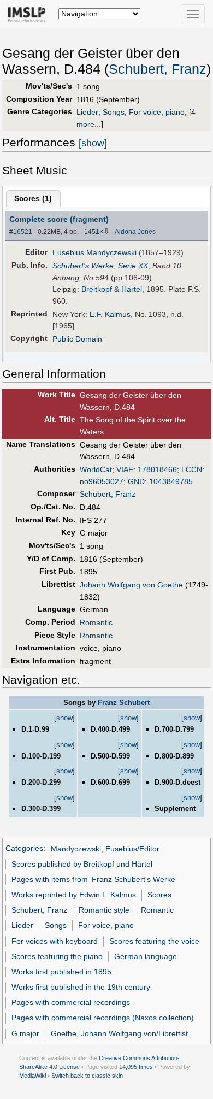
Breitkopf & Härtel (111, 289)
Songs (114, 112)
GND (136, 481)
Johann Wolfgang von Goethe (131, 584)
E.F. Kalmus (110, 314)
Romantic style (104, 910)
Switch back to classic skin (87, 1075)
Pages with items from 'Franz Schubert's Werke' (94, 879)
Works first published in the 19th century (80, 987)
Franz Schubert (124, 702)
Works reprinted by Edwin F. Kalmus (73, 894)
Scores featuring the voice (154, 941)
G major (25, 1033)
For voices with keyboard (54, 941)
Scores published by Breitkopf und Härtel (81, 864)
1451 (91, 232)
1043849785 (171, 481)
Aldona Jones (135, 232)
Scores (159, 894)
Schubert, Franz (157, 69)
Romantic (96, 622)
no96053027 (101, 481)
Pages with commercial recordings (70, 1002)
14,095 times (136, 1066)
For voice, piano (157, 112)
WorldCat (96, 469)
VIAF (124, 469)
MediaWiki (32, 1075)
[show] (93, 143)
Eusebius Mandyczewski (94, 252)
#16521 (20, 232)
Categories (24, 848)
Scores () (33, 198)
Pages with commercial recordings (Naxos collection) (102, 1017)
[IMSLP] (29, 13)
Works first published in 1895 (61, 971)
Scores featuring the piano (57, 956)
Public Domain (77, 338)
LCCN (191, 469)
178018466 (157, 469)
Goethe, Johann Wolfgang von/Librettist (119, 1033)
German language (145, 956)
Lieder (87, 112)
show (64, 718)
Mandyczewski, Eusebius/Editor (105, 848)
